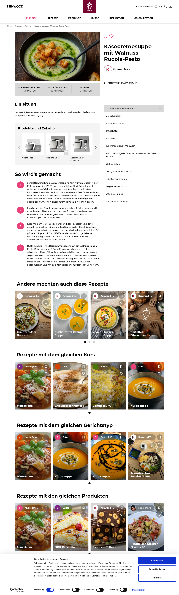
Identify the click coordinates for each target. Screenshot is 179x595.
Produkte (74, 18)
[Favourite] (46, 296)
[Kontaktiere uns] (166, 6)
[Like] (46, 303)
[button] (134, 108)
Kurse (95, 18)
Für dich (31, 18)
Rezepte (53, 18)
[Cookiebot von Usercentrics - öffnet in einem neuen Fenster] (17, 590)
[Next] (95, 147)
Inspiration (116, 18)
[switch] (76, 590)
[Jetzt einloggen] (170, 6)
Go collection (143, 18)
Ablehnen (157, 578)
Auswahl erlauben (157, 569)
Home (9, 26)
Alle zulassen (157, 560)
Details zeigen (138, 590)
